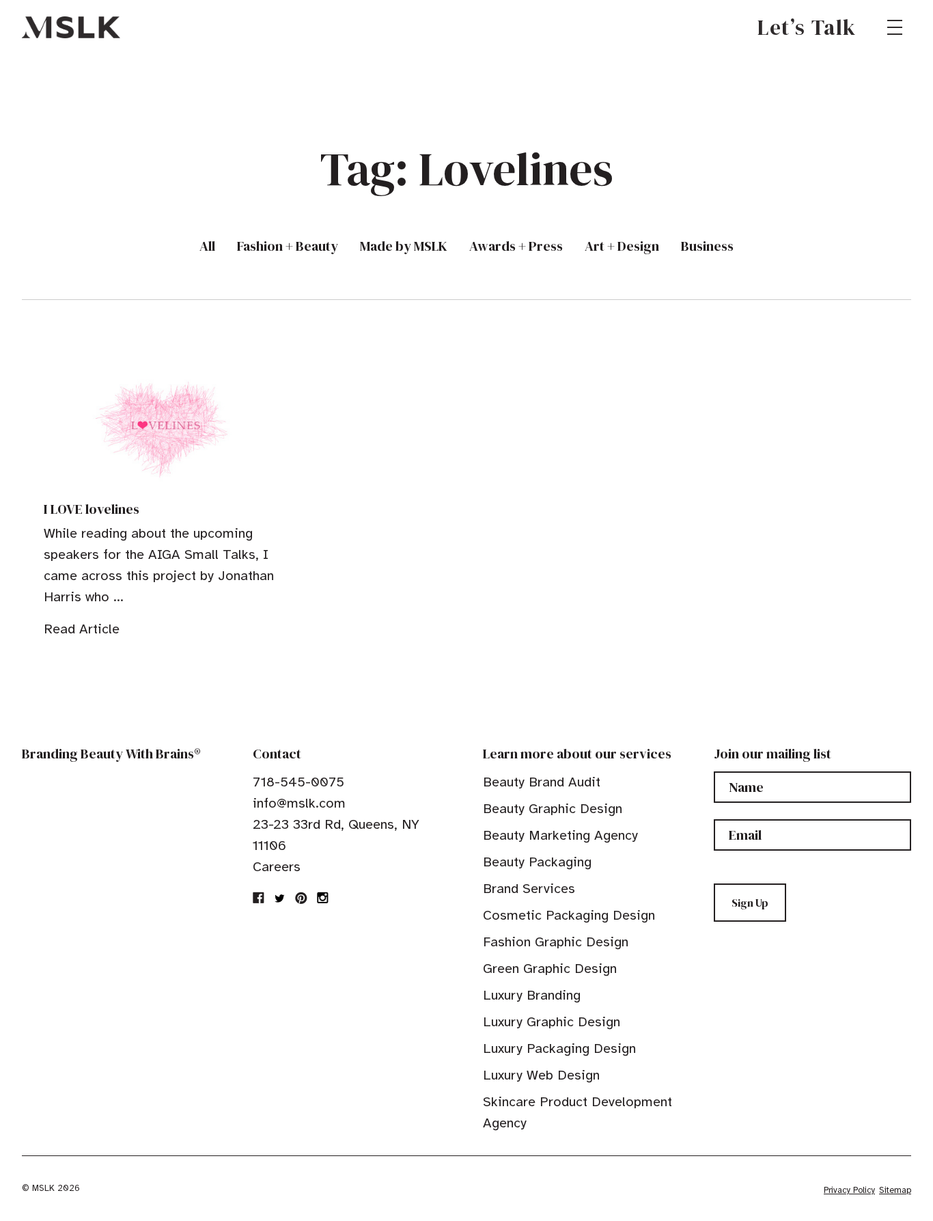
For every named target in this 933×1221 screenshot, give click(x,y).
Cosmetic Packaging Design (569, 915)
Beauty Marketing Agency (560, 835)
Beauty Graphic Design (552, 808)
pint (301, 898)
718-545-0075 (298, 782)
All (207, 246)
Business (707, 246)
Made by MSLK (403, 246)
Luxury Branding (532, 995)
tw (280, 898)
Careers (277, 866)
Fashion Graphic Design (555, 941)
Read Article (82, 628)
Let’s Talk (807, 27)
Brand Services (529, 888)
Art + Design (622, 246)
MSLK (71, 27)
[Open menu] (894, 27)
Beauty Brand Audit (541, 782)
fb (259, 898)
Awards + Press (516, 246)
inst (322, 898)
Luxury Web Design (541, 1075)
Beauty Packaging (537, 861)
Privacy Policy (849, 1190)
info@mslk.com (299, 803)
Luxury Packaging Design (559, 1048)
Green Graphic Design (550, 968)
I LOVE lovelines (91, 509)
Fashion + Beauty (287, 246)
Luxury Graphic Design (551, 1021)
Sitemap (895, 1190)
